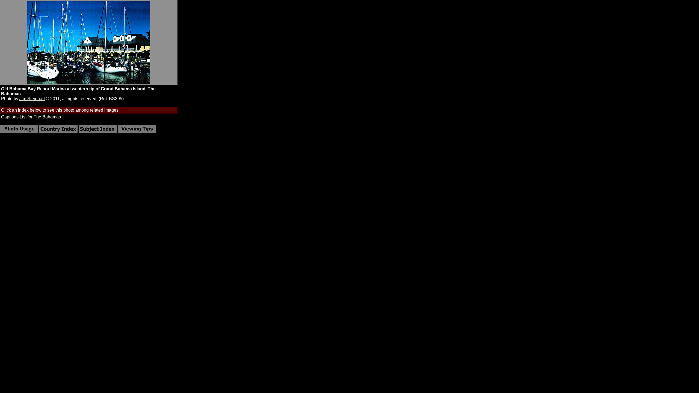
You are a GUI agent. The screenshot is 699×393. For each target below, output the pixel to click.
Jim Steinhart (32, 98)
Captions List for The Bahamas (31, 117)
